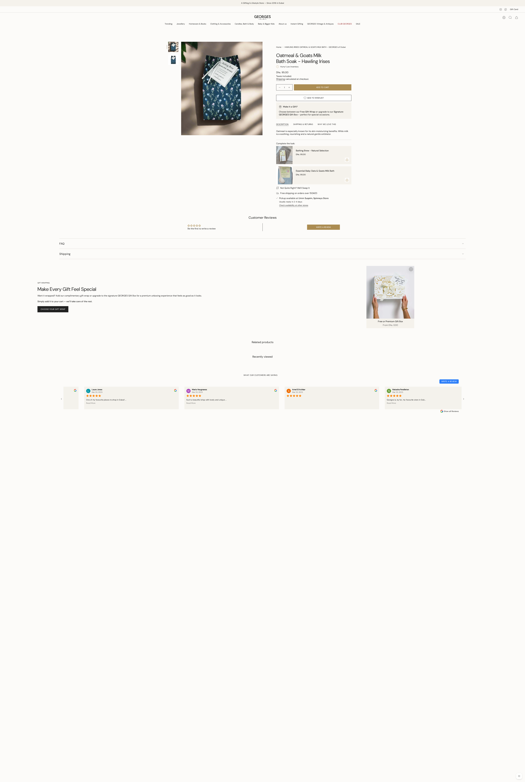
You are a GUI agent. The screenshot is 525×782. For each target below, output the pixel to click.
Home (278, 47)
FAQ (62, 243)
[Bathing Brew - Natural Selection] (284, 155)
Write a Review (449, 381)
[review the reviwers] (152, 391)
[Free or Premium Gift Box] (390, 292)
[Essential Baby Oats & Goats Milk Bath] (284, 175)
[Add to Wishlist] (411, 269)
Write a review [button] (323, 227)
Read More (67, 403)
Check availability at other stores (293, 205)
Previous (181, 88)
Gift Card (514, 9)
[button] (168, 24)
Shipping (280, 79)
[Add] (347, 160)
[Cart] (516, 17)
